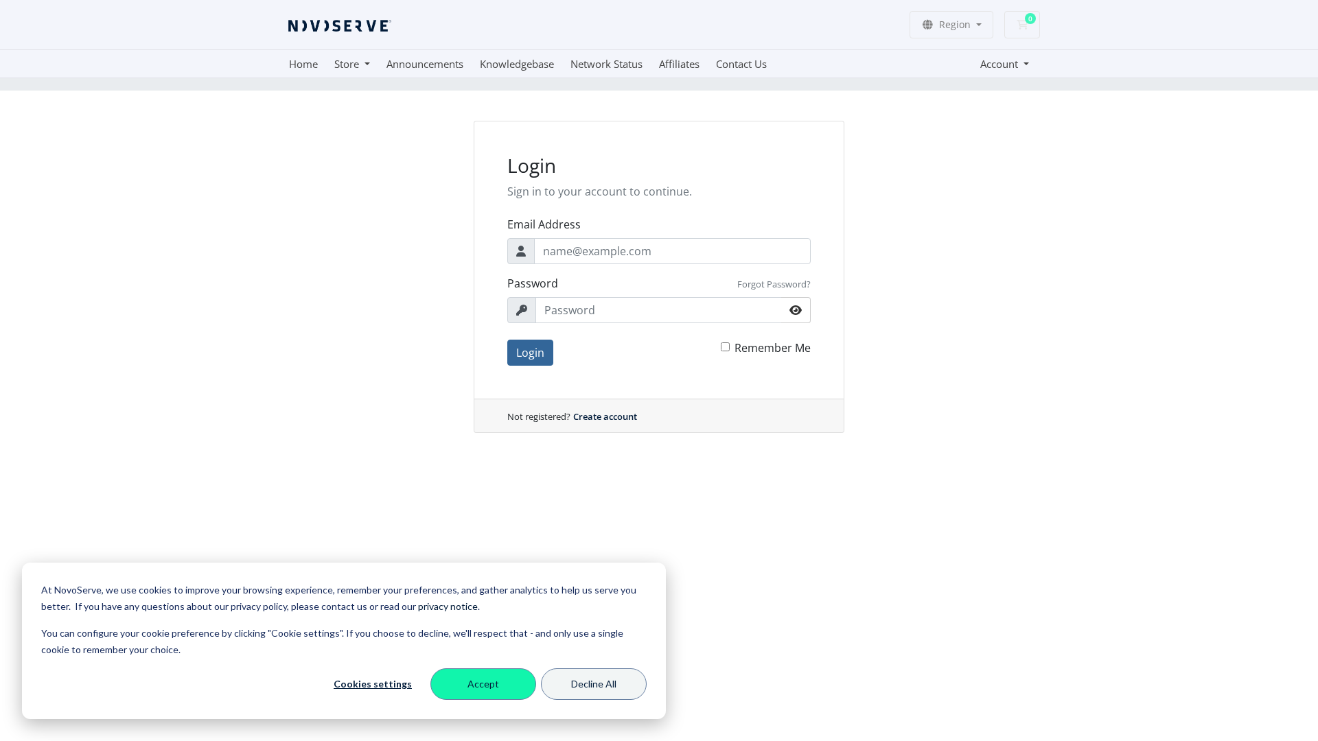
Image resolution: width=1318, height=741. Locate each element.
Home (303, 64)
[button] (951, 24)
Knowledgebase (517, 64)
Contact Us (741, 64)
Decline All (593, 684)
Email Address (544, 224)
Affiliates (679, 64)
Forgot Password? (774, 284)
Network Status (606, 64)
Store (348, 64)
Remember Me (773, 347)
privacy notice (448, 606)
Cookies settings (373, 684)
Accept (483, 684)
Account (1000, 64)
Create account (605, 416)
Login (530, 352)
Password (532, 283)
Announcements (424, 64)
